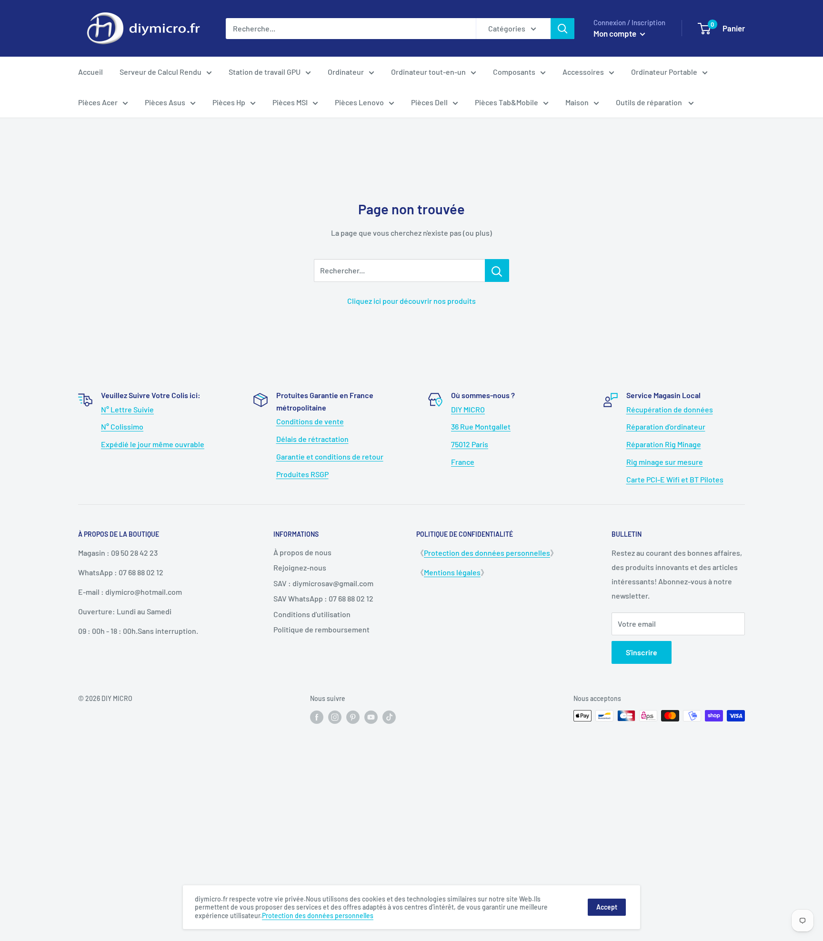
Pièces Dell (429, 102)
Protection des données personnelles (487, 552)
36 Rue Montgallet (481, 426)
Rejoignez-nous (299, 567)
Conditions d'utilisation (312, 614)
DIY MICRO (468, 409)
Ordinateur (346, 71)
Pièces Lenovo (359, 102)
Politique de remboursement (321, 629)
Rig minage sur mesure (664, 461)
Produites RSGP (302, 474)
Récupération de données (669, 409)
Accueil (90, 71)
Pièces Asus (165, 102)
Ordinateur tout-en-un (428, 71)
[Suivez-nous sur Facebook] (316, 716)
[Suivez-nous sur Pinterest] (353, 716)
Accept (606, 907)
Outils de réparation (649, 102)
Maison (577, 102)
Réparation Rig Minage (663, 444)
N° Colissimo (122, 426)
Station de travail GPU (265, 71)
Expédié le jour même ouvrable (152, 444)
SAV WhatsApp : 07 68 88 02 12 (323, 598)
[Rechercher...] (497, 270)
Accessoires (583, 71)
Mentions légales (452, 572)
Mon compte (615, 33)
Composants (514, 71)
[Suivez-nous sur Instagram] (334, 716)
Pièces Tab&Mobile (506, 102)
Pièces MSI (290, 102)
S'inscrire (641, 652)
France (462, 461)
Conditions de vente (310, 421)
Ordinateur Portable (664, 71)
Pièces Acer (98, 102)
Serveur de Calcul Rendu (160, 71)
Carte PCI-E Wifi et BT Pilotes (674, 479)
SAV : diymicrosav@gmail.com (323, 583)
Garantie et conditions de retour (329, 456)
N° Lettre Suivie (127, 409)
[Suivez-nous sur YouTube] (371, 716)
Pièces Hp (228, 102)
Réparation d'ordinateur (665, 426)
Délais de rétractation (312, 438)
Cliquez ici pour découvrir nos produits (411, 300)
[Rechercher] (562, 28)
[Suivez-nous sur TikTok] (389, 716)
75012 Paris (469, 444)
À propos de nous (302, 552)
